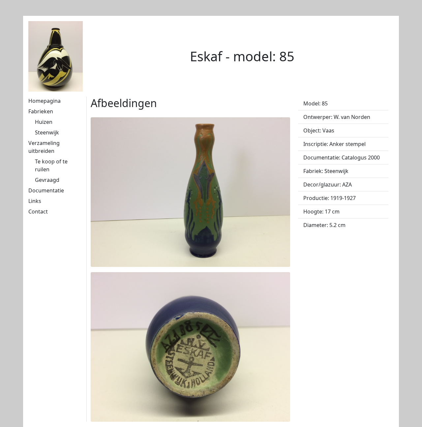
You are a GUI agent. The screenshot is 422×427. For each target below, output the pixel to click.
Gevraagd (47, 180)
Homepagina (44, 100)
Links (34, 201)
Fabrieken (40, 111)
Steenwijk (47, 132)
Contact (38, 211)
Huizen (43, 122)
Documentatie (46, 190)
